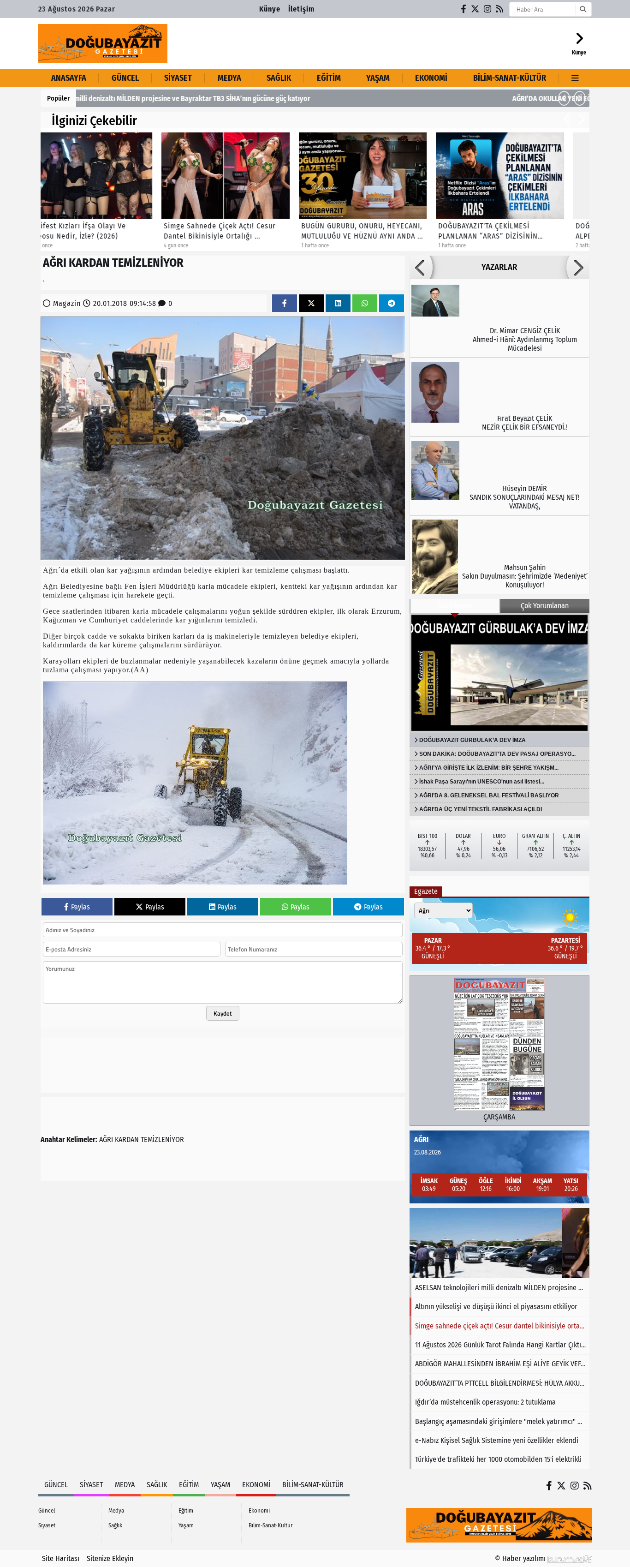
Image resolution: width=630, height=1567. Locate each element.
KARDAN (127, 1139)
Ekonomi (431, 78)
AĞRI (106, 1139)
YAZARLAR (499, 267)
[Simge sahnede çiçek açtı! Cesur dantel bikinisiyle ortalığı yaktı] (499, 1243)
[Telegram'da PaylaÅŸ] (391, 303)
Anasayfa (68, 78)
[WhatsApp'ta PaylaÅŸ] (365, 303)
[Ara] (583, 9)
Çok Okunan (454, 605)
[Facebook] (464, 9)
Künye (269, 9)
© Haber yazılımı (521, 1558)
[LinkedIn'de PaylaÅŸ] (338, 303)
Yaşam (378, 78)
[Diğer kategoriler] (575, 78)
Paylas (80, 907)
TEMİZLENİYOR (162, 1139)
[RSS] (500, 9)
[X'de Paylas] (311, 303)
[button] (564, 98)
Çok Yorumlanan (545, 605)
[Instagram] (488, 9)
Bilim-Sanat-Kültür (509, 78)
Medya (229, 78)
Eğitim (329, 78)
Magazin (67, 303)
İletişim (301, 9)
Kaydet (223, 1013)
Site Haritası (60, 1558)
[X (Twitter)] (475, 9)
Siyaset (178, 78)
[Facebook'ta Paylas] (284, 303)
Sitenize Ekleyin (110, 1558)
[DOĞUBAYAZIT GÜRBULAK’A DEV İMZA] (499, 673)
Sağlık (279, 78)
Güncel (125, 78)
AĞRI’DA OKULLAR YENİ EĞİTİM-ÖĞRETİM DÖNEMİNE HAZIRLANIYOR (184, 98)
